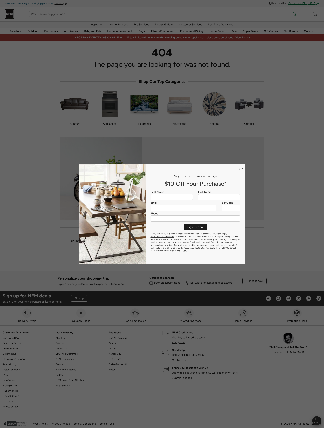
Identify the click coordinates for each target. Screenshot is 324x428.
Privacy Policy (165, 251)
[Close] (241, 168)
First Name (157, 192)
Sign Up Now (195, 227)
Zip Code (227, 202)
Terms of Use (180, 251)
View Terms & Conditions (162, 236)
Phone (154, 213)
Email (154, 202)
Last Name (204, 192)
